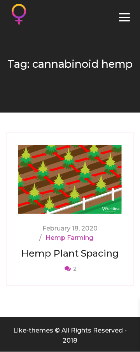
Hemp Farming (69, 237)
